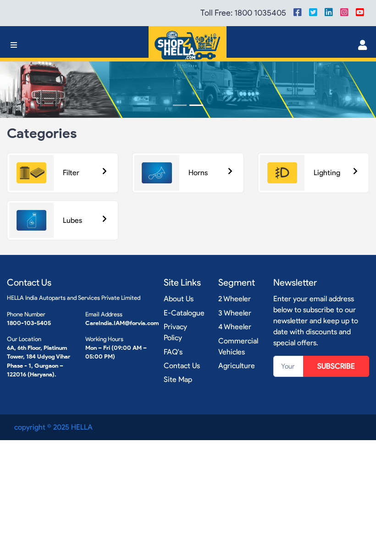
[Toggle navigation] (14, 45)
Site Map (178, 379)
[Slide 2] (196, 105)
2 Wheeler (234, 298)
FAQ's (173, 352)
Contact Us (182, 365)
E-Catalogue (184, 313)
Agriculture (236, 365)
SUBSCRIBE (336, 366)
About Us (179, 298)
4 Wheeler (234, 326)
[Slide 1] (180, 105)
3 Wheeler (234, 313)
